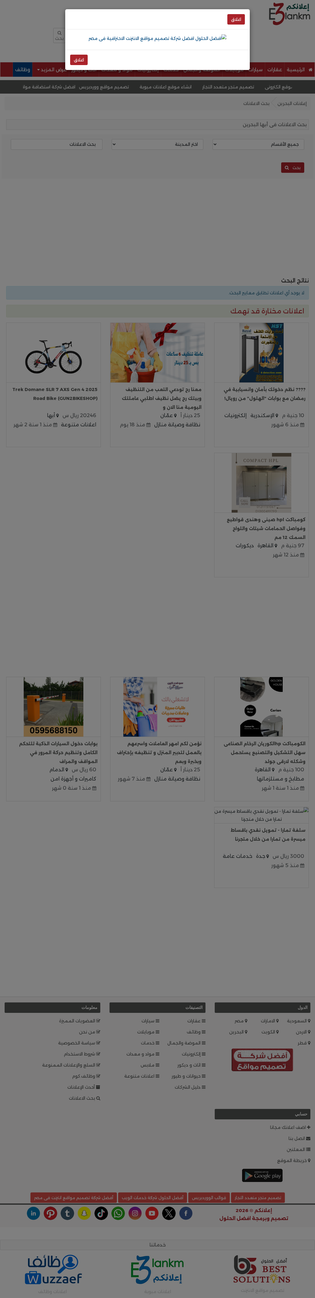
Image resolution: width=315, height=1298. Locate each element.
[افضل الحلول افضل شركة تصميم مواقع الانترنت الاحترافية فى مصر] (157, 38)
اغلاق (236, 19)
